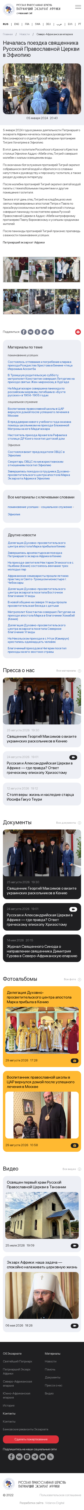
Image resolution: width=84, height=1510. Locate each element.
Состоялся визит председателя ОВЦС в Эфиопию (36, 453)
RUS (5, 24)
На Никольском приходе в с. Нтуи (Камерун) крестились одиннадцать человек (38, 640)
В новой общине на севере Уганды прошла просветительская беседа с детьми (37, 603)
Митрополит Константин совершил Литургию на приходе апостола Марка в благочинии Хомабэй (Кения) (41, 615)
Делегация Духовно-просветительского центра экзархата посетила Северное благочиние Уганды (37, 629)
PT (79, 24)
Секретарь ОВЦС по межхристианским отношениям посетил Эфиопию (35, 463)
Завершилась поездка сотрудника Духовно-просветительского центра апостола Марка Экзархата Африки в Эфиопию (39, 475)
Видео (49, 1393)
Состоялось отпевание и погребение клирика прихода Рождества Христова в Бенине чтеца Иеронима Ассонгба (40, 365)
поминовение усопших (23, 507)
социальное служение (56, 507)
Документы (52, 1377)
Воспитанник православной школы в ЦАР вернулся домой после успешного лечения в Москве (38, 412)
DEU (48, 24)
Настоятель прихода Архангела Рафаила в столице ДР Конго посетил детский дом (37, 436)
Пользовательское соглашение (60, 1495)
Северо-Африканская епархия (55, 34)
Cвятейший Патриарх (17, 1361)
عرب (59, 24)
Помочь (50, 1369)
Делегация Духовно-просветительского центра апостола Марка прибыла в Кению (37, 544)
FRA (27, 24)
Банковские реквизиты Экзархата (25, 1429)
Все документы (66, 822)
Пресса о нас (53, 1385)
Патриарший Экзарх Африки (16, 1371)
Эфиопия (14, 514)
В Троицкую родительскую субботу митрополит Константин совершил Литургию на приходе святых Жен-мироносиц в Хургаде (41, 378)
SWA (37, 24)
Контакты (9, 1421)
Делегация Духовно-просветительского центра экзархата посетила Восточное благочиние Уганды (37, 592)
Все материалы (66, 670)
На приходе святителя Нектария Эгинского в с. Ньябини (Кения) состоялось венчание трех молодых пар (41, 566)
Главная (8, 34)
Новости (25, 34)
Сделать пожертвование (30, 1439)
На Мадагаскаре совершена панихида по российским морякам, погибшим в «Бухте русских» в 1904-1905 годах (37, 392)
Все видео (69, 1169)
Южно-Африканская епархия (16, 1395)
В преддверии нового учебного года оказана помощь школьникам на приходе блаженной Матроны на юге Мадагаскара (39, 425)
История (8, 1405)
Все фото (70, 979)
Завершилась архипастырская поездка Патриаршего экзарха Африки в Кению (35, 554)
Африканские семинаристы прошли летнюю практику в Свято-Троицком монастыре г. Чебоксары (38, 579)
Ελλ (70, 24)
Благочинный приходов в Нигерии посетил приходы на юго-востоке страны (37, 650)
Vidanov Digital (54, 1503)
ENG (16, 24)
